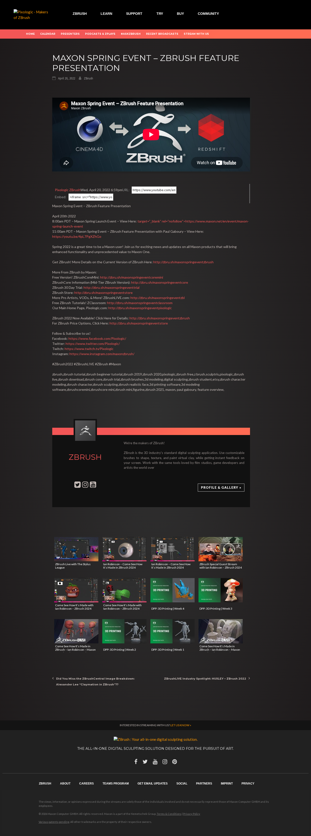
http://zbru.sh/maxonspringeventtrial (111, 287)
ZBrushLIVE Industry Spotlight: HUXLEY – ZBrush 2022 (205, 678)
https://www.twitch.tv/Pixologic (89, 349)
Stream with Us (196, 33)
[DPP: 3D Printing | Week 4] (172, 590)
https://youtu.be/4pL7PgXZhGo (76, 236)
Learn (106, 14)
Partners (204, 783)
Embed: (60, 197)
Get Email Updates (153, 783)
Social (181, 783)
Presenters (70, 33)
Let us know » (180, 725)
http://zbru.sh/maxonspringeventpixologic (140, 308)
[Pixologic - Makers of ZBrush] (33, 14)
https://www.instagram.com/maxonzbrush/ (101, 354)
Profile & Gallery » (221, 487)
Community (208, 14)
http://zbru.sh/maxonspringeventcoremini (131, 277)
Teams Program (116, 783)
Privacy (248, 783)
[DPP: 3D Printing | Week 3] (221, 590)
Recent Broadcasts (162, 33)
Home (30, 33)
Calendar (47, 33)
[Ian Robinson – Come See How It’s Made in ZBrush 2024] (124, 549)
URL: (126, 190)
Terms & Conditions (169, 813)
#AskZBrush (131, 33)
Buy (180, 14)
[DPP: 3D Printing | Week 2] (124, 631)
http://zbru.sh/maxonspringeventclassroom (140, 303)
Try (159, 14)
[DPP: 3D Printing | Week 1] (172, 631)
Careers (86, 783)
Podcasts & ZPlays (100, 33)
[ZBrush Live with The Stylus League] (76, 549)
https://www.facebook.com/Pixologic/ (97, 338)
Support (134, 14)
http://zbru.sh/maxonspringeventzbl (157, 298)
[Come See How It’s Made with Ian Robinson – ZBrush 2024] (76, 590)
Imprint (227, 783)
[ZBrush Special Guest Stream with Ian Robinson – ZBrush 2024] (221, 549)
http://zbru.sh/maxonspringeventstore (103, 292)
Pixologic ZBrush (67, 190)
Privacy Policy (191, 813)
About (65, 783)
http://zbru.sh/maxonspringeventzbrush (183, 262)
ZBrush (80, 14)
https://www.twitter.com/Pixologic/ (93, 343)
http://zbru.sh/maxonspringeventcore (159, 282)
